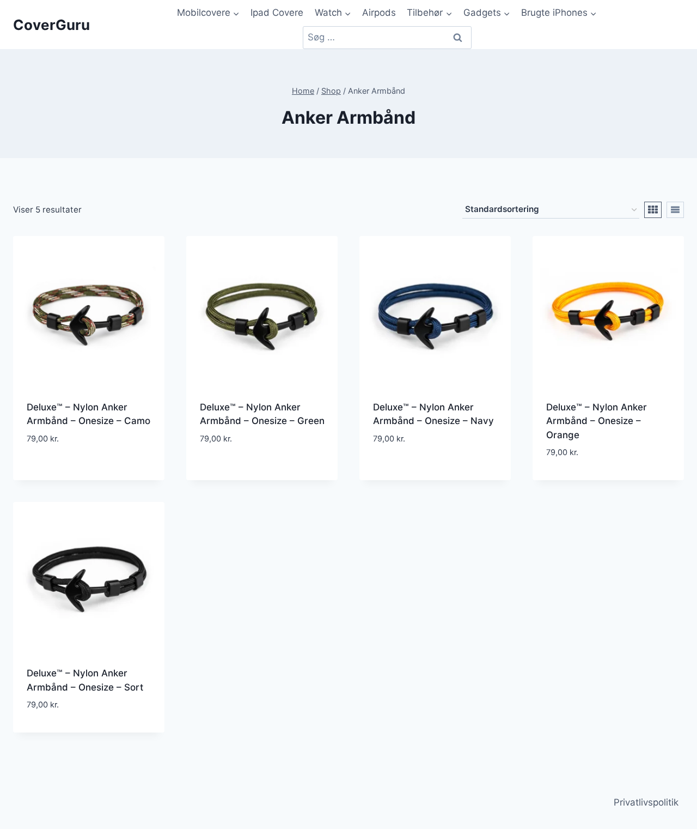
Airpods (379, 12)
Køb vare (89, 471)
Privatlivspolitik (646, 802)
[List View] (675, 210)
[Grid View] (653, 210)
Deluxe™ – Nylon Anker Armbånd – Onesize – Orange (596, 421)
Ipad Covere (276, 12)
